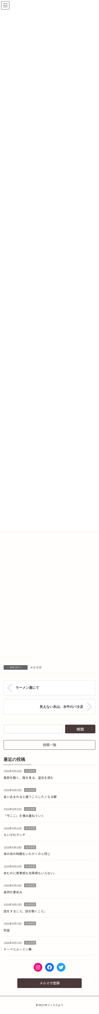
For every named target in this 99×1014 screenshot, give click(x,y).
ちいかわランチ (14, 835)
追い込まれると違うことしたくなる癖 (30, 797)
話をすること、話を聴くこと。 (25, 911)
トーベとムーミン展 (18, 949)
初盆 (7, 930)
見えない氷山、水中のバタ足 (61, 706)
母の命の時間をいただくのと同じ (27, 854)
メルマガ (36, 667)
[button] (49, 745)
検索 (80, 729)
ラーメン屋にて (27, 687)
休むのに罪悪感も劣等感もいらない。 (30, 873)
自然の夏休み (13, 892)
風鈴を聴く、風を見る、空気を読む (29, 777)
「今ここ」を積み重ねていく (24, 816)
